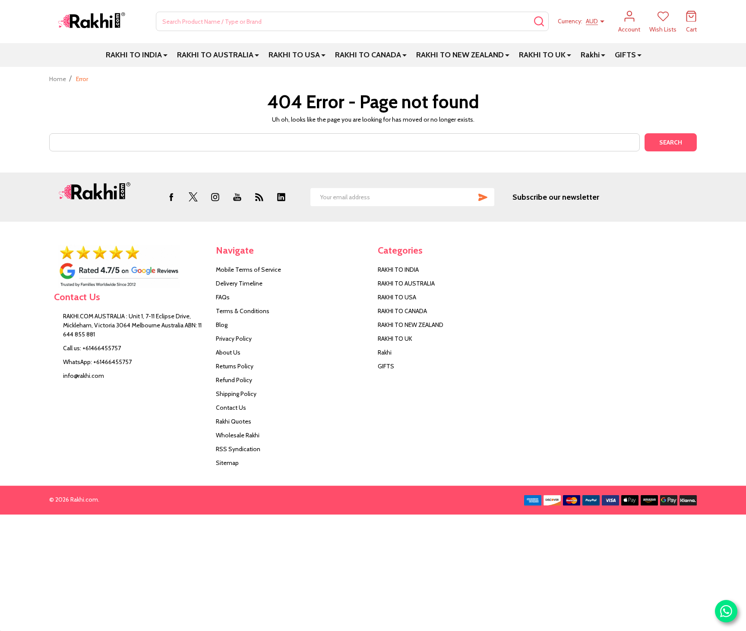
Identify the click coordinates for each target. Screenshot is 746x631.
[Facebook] (171, 197)
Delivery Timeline (239, 283)
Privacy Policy (234, 338)
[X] (193, 197)
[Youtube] (237, 197)
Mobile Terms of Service (248, 269)
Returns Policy (234, 366)
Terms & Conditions (242, 311)
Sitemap (227, 463)
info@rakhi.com (83, 376)
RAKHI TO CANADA (368, 55)
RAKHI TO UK (542, 55)
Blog (222, 325)
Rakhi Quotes (233, 421)
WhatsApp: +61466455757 (97, 362)
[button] (130, 266)
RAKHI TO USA (294, 55)
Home (57, 79)
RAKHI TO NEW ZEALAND (460, 55)
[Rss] (259, 197)
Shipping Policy (236, 394)
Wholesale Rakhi (237, 435)
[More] (165, 55)
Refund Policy (234, 380)
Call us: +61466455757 (92, 348)
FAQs (223, 297)
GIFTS (625, 55)
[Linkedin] (281, 197)
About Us (228, 352)
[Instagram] (215, 197)
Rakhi (590, 55)
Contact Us (231, 407)
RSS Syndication (238, 449)
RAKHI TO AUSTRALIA (215, 55)
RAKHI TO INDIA (134, 55)
